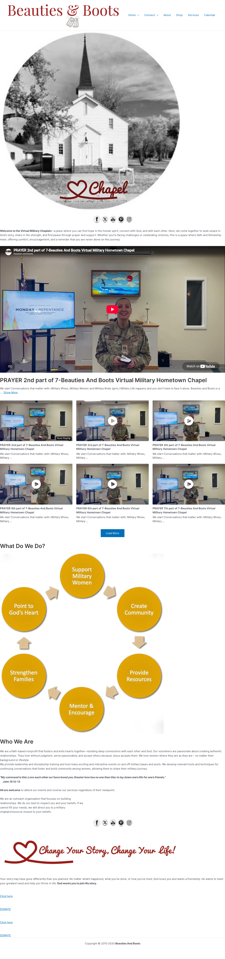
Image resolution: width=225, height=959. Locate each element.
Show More (11, 392)
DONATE (5, 909)
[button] (137, 15)
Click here (6, 896)
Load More (112, 533)
